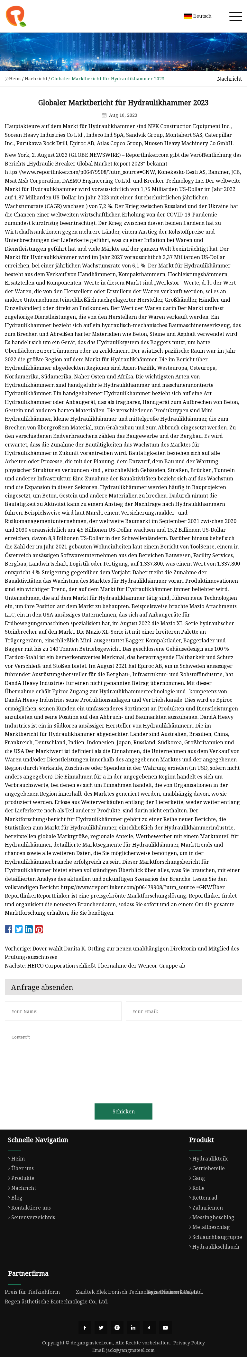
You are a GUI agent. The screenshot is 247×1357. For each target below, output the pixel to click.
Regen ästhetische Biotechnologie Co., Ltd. (56, 1301)
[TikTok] (149, 1327)
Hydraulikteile (210, 1158)
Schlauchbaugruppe (217, 1237)
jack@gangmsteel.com (130, 1350)
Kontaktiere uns (31, 1207)
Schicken (124, 1111)
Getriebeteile (208, 1168)
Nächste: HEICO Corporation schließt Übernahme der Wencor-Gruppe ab (95, 965)
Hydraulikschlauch (215, 1246)
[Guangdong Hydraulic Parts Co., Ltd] (16, 16)
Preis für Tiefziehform (32, 1291)
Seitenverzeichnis (33, 1217)
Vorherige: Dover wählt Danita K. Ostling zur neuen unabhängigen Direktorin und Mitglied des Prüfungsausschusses (122, 952)
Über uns (22, 1168)
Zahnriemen (207, 1207)
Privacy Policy (189, 1343)
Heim (15, 78)
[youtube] (165, 1327)
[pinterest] (117, 1327)
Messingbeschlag (213, 1217)
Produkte (22, 1177)
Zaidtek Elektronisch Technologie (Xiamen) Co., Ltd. (139, 1291)
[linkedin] (133, 1327)
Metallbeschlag (211, 1227)
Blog (17, 1197)
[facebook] (84, 1327)
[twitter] (101, 1327)
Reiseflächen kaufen (172, 1291)
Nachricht (36, 78)
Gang (198, 1177)
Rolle (198, 1187)
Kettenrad (204, 1197)
